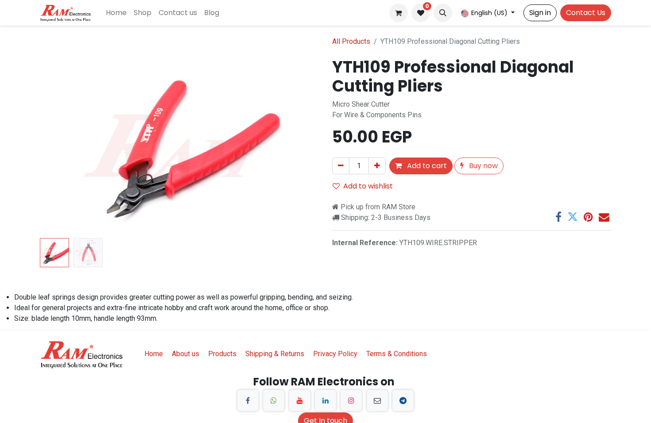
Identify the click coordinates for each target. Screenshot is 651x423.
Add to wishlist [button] (368, 186)
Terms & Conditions (396, 354)
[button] (443, 13)
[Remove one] (340, 166)
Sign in (540, 13)
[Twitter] (572, 217)
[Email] (604, 217)
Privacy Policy (335, 354)
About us (185, 354)
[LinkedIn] (325, 400)
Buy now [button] (482, 166)
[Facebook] (558, 217)
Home (153, 354)
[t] (403, 400)
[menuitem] (116, 13)
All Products (351, 41)
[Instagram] (351, 400)
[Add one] (377, 166)
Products (222, 354)
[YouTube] (299, 400)
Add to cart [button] (426, 166)
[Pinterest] (588, 217)
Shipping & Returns (274, 354)
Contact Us (585, 13)
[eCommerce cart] (398, 13)
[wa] (273, 400)
